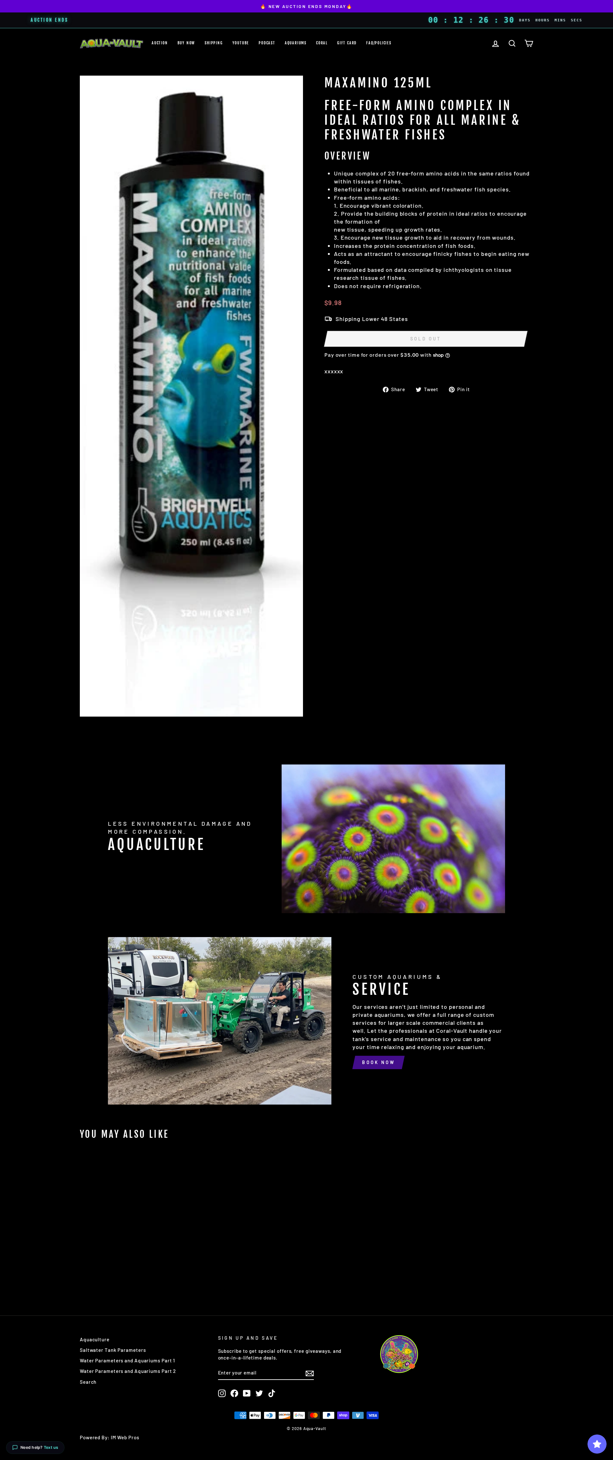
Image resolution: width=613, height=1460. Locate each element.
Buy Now (186, 43)
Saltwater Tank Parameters (113, 1350)
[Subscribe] (310, 1373)
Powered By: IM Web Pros (109, 1437)
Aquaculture (95, 1339)
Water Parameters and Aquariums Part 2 (128, 1371)
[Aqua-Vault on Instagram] (222, 1393)
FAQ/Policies (378, 43)
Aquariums (295, 43)
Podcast (267, 43)
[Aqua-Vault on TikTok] (272, 1393)
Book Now (378, 1062)
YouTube (240, 43)
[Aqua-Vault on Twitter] (259, 1393)
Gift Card (347, 43)
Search (88, 1382)
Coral (322, 43)
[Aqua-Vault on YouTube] (247, 1393)
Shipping (214, 43)
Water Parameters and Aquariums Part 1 (127, 1360)
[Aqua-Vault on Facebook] (234, 1393)
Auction (160, 43)
